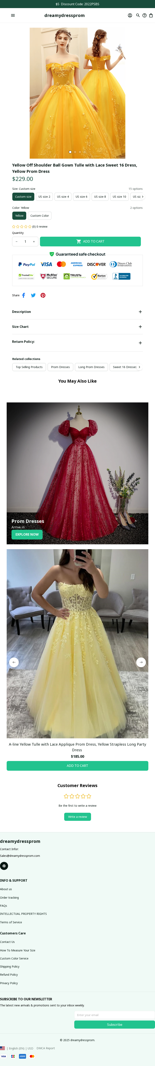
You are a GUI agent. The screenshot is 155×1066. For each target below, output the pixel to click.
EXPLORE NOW (27, 534)
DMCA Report (46, 1048)
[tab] (70, 152)
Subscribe (114, 1024)
